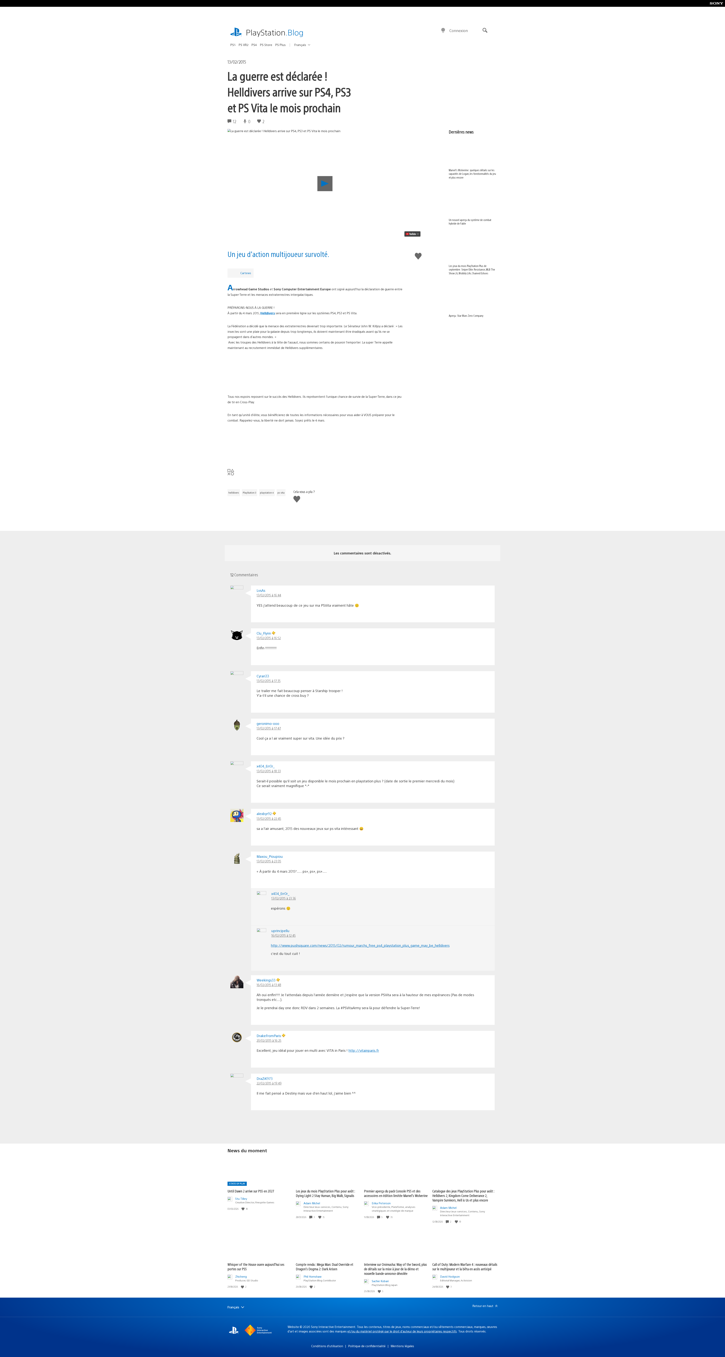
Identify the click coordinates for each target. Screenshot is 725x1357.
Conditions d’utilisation (327, 1346)
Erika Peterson (381, 1203)
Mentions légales (402, 1346)
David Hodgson (450, 1276)
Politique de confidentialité (367, 1346)
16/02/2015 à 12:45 (283, 935)
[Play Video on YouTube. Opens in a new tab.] (412, 234)
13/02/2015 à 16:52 (269, 638)
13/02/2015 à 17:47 (269, 728)
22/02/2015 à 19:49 (269, 1083)
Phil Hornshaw (313, 1276)
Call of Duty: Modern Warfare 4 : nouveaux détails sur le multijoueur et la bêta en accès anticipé (464, 1266)
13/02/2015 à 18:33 (269, 771)
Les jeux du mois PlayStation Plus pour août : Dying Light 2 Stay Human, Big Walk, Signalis (325, 1193)
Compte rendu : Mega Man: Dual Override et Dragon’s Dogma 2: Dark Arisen (324, 1266)
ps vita (281, 492)
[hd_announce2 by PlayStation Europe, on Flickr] (316, 445)
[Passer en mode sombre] (443, 30)
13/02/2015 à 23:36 (283, 898)
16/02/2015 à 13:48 (269, 985)
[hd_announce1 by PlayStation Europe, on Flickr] (316, 372)
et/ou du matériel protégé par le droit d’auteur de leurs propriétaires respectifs (402, 1331)
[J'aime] (243, 1209)
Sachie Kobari (380, 1281)
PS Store (266, 45)
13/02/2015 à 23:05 (269, 861)
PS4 (254, 45)
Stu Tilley (241, 1198)
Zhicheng (241, 1276)
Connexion (458, 30)
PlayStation (275, 32)
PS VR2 (243, 45)
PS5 (233, 45)
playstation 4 (267, 492)
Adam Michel (312, 1203)
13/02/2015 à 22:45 (269, 818)
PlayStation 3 (249, 492)
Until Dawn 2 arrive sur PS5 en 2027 (251, 1191)
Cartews (245, 273)
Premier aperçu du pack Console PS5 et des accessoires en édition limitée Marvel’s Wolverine (396, 1193)
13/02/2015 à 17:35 (269, 680)
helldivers (233, 492)
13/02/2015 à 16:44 (269, 595)
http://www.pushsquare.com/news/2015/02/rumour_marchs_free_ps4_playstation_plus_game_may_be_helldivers (360, 945)
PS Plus (280, 45)
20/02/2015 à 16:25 (269, 1040)
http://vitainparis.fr (364, 1050)
